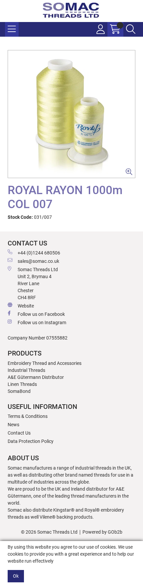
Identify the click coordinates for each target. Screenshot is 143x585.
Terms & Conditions (28, 416)
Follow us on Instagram (42, 322)
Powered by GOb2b (102, 532)
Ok (16, 576)
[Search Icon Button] (130, 29)
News (13, 424)
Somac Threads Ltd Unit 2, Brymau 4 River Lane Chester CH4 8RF (38, 283)
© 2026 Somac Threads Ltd (49, 532)
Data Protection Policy (31, 441)
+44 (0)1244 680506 (39, 252)
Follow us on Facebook (41, 314)
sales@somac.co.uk (38, 261)
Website (26, 306)
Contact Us (19, 433)
